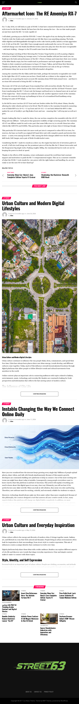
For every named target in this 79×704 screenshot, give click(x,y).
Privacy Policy (48, 692)
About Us (29, 692)
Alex (11, 21)
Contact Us (38, 692)
